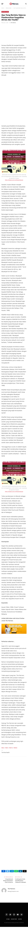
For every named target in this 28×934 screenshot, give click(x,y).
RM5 (6, 748)
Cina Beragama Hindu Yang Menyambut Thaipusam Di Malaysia (20, 880)
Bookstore (14, 919)
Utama (8, 919)
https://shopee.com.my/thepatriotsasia (14, 180)
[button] (2, 3)
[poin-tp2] (14, 633)
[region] (14, 100)
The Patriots (13, 22)
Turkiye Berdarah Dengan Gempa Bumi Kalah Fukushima (8, 880)
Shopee (20, 919)
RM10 (11, 748)
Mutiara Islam (5, 11)
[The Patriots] (14, 4)
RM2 (2, 748)
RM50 (15, 748)
